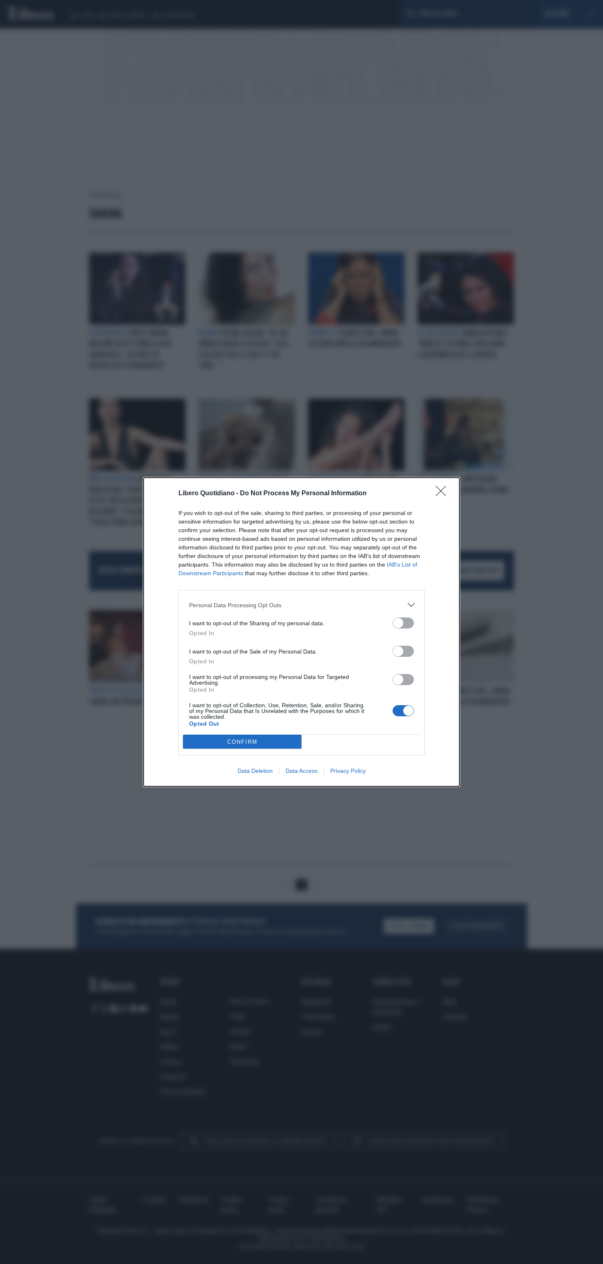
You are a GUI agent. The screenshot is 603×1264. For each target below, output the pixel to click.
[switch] (403, 623)
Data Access (301, 771)
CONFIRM (242, 742)
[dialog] (301, 632)
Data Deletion (255, 771)
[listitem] (301, 605)
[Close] (443, 493)
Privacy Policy (348, 771)
